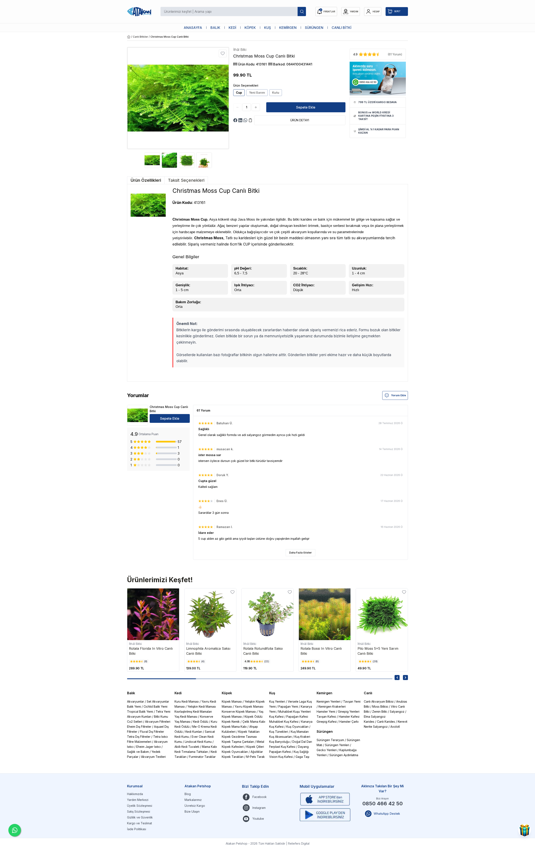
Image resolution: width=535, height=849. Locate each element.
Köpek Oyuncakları (235, 751)
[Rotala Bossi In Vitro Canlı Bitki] (325, 614)
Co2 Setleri (134, 721)
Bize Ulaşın (192, 811)
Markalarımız (193, 800)
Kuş (272, 693)
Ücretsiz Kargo (195, 805)
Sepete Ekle (305, 107)
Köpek (227, 693)
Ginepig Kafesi (327, 721)
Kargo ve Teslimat (139, 823)
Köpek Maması (232, 701)
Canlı (368, 693)
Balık (131, 693)
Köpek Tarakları (232, 756)
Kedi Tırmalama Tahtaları (191, 751)
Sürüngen (325, 731)
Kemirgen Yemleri (328, 701)
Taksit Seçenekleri (186, 180)
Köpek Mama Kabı (234, 726)
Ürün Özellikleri (146, 180)
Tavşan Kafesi (326, 716)
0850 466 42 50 (382, 803)
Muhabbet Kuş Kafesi (283, 721)
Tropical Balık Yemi (140, 711)
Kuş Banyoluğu (279, 741)
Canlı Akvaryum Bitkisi (379, 701)
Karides (369, 721)
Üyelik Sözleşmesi (139, 805)
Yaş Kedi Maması (186, 716)
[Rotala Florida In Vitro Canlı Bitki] (153, 614)
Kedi (178, 693)
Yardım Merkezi (137, 800)
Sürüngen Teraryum (330, 740)
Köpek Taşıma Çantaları (238, 741)
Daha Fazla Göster (300, 552)
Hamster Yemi (326, 711)
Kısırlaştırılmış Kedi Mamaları (193, 711)
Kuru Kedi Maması (187, 701)
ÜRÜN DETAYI (299, 120)
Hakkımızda (135, 794)
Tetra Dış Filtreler (138, 736)
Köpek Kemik (231, 721)
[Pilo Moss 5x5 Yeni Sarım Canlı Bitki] (382, 614)
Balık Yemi (134, 706)
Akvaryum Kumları (139, 716)
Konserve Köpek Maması (239, 711)
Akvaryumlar (135, 701)
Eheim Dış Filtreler (139, 726)
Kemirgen (324, 693)
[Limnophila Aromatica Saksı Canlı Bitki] (210, 614)
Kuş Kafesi (276, 716)
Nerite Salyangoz (376, 726)
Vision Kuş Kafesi (281, 756)
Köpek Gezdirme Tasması (239, 736)
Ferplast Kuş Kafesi (282, 746)
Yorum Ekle (398, 395)
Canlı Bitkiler (140, 36)
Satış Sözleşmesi (138, 811)
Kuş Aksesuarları (280, 736)
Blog (188, 794)
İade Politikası (136, 829)
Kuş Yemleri (277, 701)
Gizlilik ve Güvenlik (140, 817)
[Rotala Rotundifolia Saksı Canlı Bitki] (267, 614)
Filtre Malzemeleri (139, 741)
